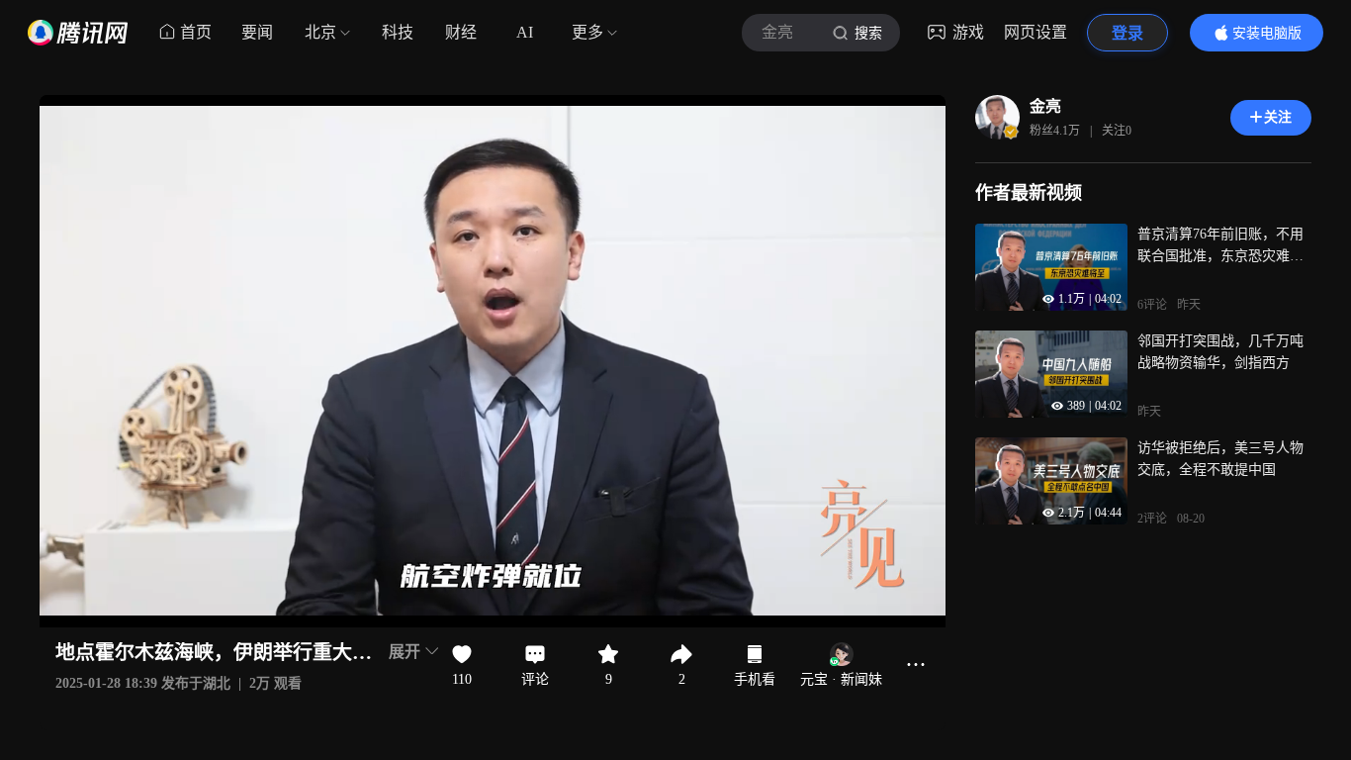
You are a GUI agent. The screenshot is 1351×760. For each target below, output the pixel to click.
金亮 (1045, 106)
